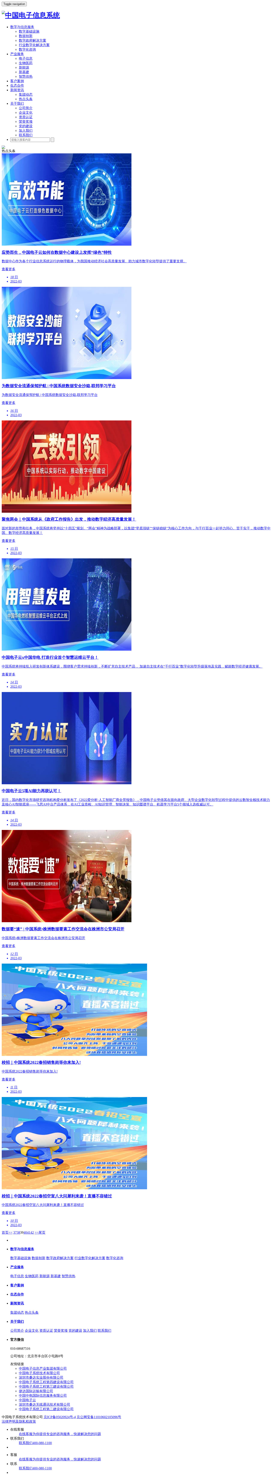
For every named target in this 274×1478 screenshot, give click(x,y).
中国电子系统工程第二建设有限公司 (46, 1409)
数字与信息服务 (22, 27)
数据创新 (26, 36)
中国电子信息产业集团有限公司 (43, 1368)
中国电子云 (27, 1400)
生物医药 (26, 63)
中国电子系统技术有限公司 (39, 1373)
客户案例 (17, 81)
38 (18, 1232)
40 (25, 1232)
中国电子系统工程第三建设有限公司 (46, 1386)
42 (32, 1232)
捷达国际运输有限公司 (36, 1391)
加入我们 (26, 130)
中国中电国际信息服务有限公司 (43, 1395)
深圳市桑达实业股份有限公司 (41, 1377)
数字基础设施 (29, 31)
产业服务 (17, 54)
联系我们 (26, 135)
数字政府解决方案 (32, 40)
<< (10, 1232)
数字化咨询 (27, 49)
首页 (5, 1232)
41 (28, 1232)
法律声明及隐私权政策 (19, 1421)
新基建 (24, 72)
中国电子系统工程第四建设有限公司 (46, 1382)
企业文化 (26, 112)
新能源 (24, 67)
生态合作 (17, 85)
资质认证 (26, 117)
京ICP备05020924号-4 (60, 1417)
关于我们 (17, 103)
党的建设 (26, 126)
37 (15, 1232)
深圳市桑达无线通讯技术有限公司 (44, 1404)
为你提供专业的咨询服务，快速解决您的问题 (60, 1434)
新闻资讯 (17, 90)
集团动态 (26, 94)
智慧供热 (26, 76)
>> (37, 1232)
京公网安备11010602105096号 (99, 1417)
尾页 (42, 1232)
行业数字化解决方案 (34, 45)
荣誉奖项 (26, 121)
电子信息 (26, 58)
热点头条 (26, 99)
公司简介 (26, 108)
